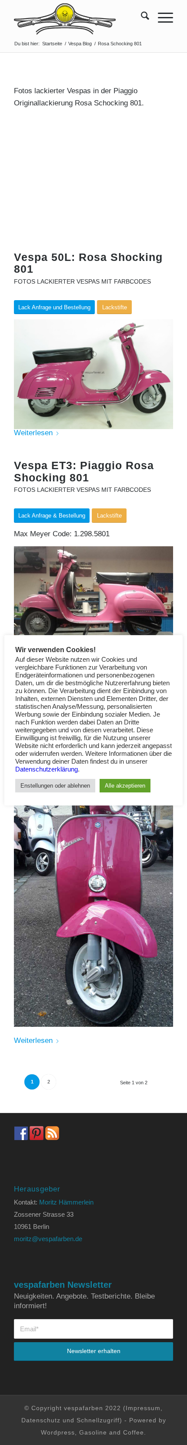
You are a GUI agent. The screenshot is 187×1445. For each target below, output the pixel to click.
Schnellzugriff (98, 1420)
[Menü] (161, 17)
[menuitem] (140, 17)
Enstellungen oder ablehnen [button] (55, 785)
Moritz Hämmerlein (66, 1202)
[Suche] (140, 17)
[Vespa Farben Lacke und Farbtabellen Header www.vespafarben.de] (77, 17)
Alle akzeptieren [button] (125, 785)
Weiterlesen (33, 433)
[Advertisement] (93, 186)
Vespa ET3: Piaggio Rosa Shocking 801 (84, 471)
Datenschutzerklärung (46, 769)
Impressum (143, 1407)
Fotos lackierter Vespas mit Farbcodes (82, 281)
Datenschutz (40, 1420)
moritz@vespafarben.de (48, 1238)
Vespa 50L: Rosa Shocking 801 (88, 263)
